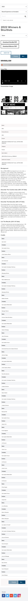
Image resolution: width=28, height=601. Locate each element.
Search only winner (8, 20)
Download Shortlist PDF (10, 42)
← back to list (6, 52)
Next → (23, 56)
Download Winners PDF (10, 46)
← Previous (15, 56)
